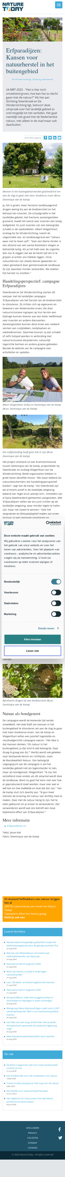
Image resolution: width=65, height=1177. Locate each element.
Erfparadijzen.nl (16, 825)
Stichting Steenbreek (42, 79)
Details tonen (46, 628)
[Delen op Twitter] (50, 137)
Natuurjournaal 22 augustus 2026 (23, 963)
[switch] (56, 592)
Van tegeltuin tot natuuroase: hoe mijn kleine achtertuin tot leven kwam (29, 1100)
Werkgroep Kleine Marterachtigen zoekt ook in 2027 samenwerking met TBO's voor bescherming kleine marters (33, 1011)
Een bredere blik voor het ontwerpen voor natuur (31, 1075)
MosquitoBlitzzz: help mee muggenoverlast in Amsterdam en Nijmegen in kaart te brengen (29, 999)
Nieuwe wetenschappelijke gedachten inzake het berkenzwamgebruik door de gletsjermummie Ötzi (32, 944)
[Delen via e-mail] (59, 137)
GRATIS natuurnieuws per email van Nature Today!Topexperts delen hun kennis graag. (30, 912)
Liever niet (32, 650)
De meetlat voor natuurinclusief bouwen (27, 1090)
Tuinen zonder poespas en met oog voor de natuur (32, 1083)
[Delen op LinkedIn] (55, 137)
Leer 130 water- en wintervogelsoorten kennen (30, 982)
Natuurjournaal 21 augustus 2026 (23, 989)
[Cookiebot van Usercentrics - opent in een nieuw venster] (46, 523)
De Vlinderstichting (21, 79)
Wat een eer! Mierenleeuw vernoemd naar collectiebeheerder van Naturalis (28, 954)
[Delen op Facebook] (45, 137)
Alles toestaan (32, 639)
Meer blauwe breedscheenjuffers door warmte (30, 1036)
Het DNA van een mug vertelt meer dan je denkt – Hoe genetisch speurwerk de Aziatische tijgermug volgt (32, 1025)
